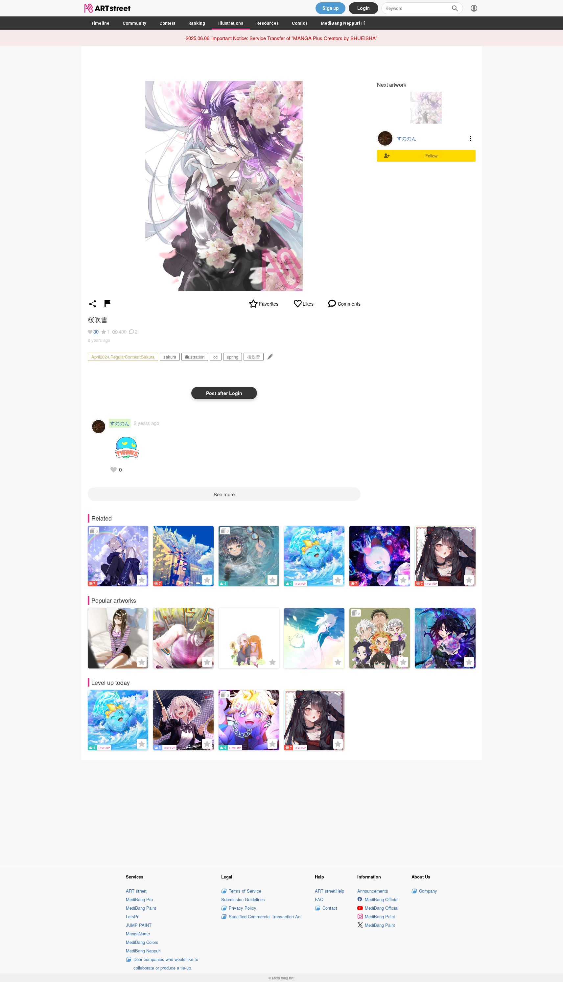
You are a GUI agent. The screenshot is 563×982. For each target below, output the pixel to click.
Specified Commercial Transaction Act (265, 916)
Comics (300, 23)
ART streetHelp (329, 891)
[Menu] (474, 8)
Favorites (268, 303)
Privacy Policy (242, 908)
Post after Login (224, 393)
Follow (431, 155)
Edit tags (269, 357)
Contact (329, 908)
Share (93, 304)
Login (363, 8)
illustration (194, 357)
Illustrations (230, 23)
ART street (136, 891)
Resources (267, 23)
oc (215, 357)
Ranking (196, 23)
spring (232, 357)
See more (224, 494)
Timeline (100, 23)
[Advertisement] (281, 812)
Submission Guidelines (243, 899)
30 (96, 331)
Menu (471, 138)
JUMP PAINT (139, 925)
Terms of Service (245, 891)
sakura (169, 357)
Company (428, 891)
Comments (349, 303)
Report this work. (107, 304)
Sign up (330, 8)
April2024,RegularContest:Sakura (122, 357)
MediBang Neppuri (346, 23)
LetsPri (132, 916)
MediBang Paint (141, 908)
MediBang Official (381, 899)
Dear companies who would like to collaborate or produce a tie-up (165, 963)
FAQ (319, 899)
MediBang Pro (139, 899)
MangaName (138, 933)
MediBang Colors (142, 942)
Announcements (372, 891)
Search (455, 8)
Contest (167, 23)
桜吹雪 (253, 357)
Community (134, 23)
